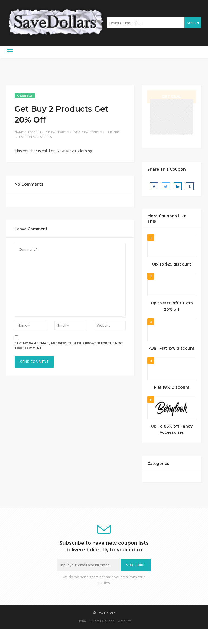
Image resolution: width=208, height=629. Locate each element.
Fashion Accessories (35, 137)
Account (124, 621)
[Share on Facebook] (154, 186)
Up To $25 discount (171, 264)
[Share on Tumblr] (190, 186)
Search (193, 23)
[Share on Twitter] (166, 186)
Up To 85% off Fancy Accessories (172, 429)
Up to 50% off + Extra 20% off (172, 306)
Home (19, 132)
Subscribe (135, 564)
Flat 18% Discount (172, 387)
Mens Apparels (57, 132)
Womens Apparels (87, 132)
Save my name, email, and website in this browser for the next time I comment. (69, 345)
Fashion (34, 132)
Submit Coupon (102, 621)
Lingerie (112, 132)
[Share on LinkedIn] (178, 186)
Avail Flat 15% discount (171, 348)
